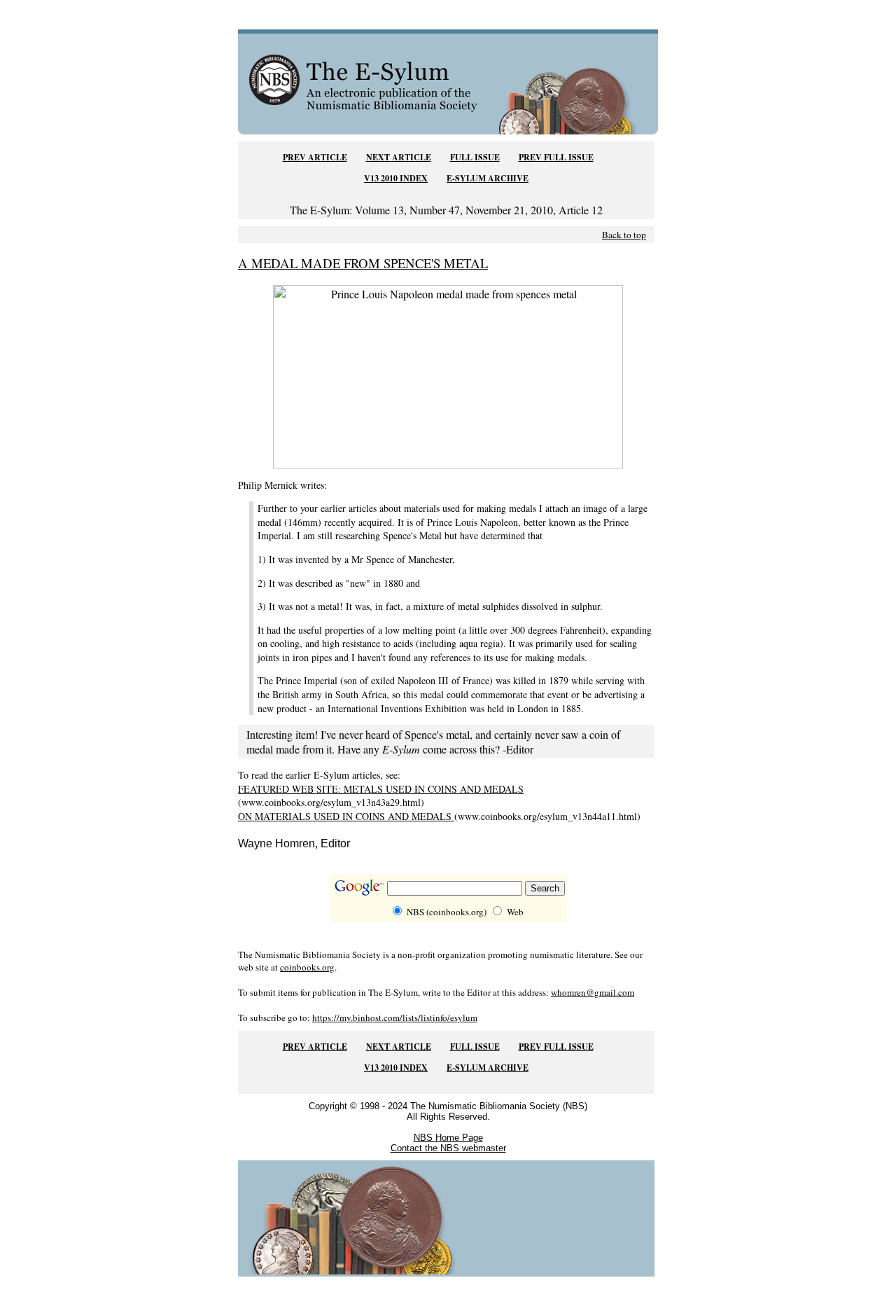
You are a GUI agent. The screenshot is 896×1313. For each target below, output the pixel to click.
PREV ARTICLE (315, 157)
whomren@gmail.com (592, 992)
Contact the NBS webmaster (448, 1148)
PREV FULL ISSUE (556, 157)
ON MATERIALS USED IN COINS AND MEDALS (346, 816)
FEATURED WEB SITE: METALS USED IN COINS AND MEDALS (381, 789)
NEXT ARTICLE (398, 157)
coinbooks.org (307, 967)
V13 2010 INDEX (396, 178)
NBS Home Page (448, 1137)
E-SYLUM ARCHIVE (487, 178)
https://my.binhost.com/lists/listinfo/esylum (394, 1017)
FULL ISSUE (475, 157)
